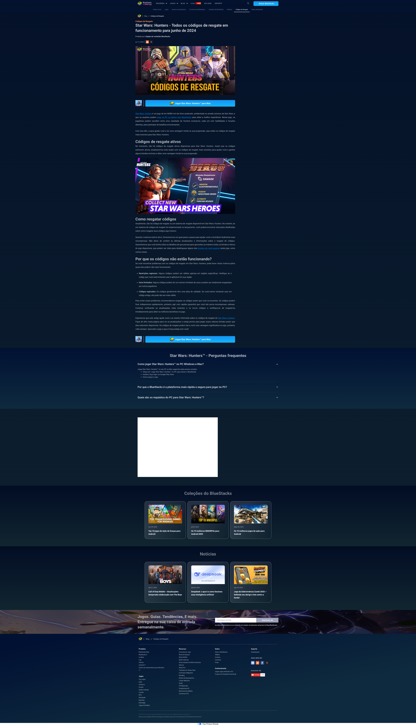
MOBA (261, 243)
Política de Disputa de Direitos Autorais (163, 717)
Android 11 (142, 665)
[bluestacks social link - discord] (252, 663)
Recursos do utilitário (186, 691)
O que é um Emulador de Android (225, 674)
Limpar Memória (184, 680)
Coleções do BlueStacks (216, 9)
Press (217, 662)
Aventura (142, 684)
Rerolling (181, 675)
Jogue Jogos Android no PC (224, 671)
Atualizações (255, 652)
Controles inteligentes (186, 673)
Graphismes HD (184, 688)
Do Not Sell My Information (193, 717)
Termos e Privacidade (145, 717)
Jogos (172, 3)
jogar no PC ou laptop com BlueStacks (174, 117)
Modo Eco (182, 667)
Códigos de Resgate (242, 9)
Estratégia (251, 243)
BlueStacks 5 (143, 654)
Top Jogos (142, 679)
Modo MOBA (183, 657)
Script (181, 683)
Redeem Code (252, 248)
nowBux (141, 657)
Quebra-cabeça (144, 690)
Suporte (218, 3)
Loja (195, 3)
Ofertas (141, 662)
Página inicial (157, 9)
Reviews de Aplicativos (179, 9)
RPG (140, 695)
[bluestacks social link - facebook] (262, 663)
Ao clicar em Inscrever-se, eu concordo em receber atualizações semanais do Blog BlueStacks (246, 625)
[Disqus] (177, 447)
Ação (140, 682)
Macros (181, 665)
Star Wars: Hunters (226, 318)
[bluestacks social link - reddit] (257, 663)
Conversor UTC (184, 693)
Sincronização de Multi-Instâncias (190, 662)
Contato (217, 657)
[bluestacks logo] (144, 3)
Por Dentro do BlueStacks (197, 9)
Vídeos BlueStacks (257, 9)
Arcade (141, 687)
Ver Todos (265, 228)
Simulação (142, 697)
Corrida (141, 692)
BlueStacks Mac (144, 652)
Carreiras (218, 660)
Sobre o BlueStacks (221, 652)
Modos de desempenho (186, 678)
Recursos (160, 3)
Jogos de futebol (144, 705)
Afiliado (208, 3)
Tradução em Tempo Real (187, 670)
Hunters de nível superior (209, 248)
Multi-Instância (184, 660)
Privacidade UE (180, 717)
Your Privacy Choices (210, 724)
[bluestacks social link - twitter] (267, 663)
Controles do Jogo (185, 652)
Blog (183, 3)
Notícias (229, 9)
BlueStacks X (272, 243)
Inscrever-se (267, 620)
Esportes (141, 700)
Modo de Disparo (184, 654)
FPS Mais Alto (183, 686)
